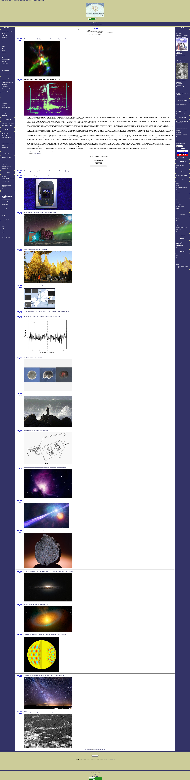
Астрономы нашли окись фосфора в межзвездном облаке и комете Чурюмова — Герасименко (48, 38)
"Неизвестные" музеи (6, 107)
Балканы (3, 46)
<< (84, 749)
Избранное (178, 229)
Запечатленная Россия (6, 147)
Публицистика (5, 39)
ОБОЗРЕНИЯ (8, 74)
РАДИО (182, 171)
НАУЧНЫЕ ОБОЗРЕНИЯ (182, 100)
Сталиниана (4, 149)
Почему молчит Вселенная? (182, 35)
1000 (104, 749)
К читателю (4, 35)
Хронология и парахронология (5, 140)
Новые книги (4, 61)
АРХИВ (7, 219)
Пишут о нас (179, 208)
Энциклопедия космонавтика (179, 83)
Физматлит (178, 91)
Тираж (177, 210)
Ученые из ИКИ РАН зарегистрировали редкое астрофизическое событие (42, 316)
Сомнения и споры (6, 59)
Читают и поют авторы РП (181, 175)
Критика (3, 57)
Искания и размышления (7, 54)
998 (100, 749)
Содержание (8, 0)
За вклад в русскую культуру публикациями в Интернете (7, 196)
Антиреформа (179, 124)
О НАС (182, 196)
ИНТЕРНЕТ (182, 238)
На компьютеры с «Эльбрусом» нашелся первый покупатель (39, 176)
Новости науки (179, 259)
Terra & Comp (36, 153)
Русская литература (180, 143)
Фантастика (4, 212)
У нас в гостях (5, 63)
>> (106, 749)
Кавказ (3, 44)
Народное (178, 189)
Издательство (4, 65)
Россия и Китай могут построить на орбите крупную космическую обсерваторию (45, 467)
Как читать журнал (180, 206)
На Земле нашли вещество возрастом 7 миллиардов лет (38, 530)
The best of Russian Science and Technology (182, 267)
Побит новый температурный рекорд (33, 393)
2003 (3, 224)
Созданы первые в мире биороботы (33, 357)
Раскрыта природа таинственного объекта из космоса (37, 285)
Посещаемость (179, 223)
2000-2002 (182, 62)
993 (90, 749)
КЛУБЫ (8, 172)
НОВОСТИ (182, 251)
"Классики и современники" (7, 77)
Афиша (3, 33)
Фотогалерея (4, 103)
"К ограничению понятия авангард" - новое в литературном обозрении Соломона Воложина (47, 311)
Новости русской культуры (7, 31)
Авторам (178, 202)
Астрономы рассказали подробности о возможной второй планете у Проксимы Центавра (47, 171)
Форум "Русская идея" (6, 161)
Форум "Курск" (5, 164)
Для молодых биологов (182, 157)
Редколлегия (178, 199)
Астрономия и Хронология (7, 143)
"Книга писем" (5, 84)
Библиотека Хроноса (180, 165)
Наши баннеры (179, 247)
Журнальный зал (5, 70)
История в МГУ (5, 135)
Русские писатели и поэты (181, 227)
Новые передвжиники (6, 101)
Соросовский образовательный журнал (181, 127)
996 (96, 749)
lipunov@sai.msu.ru (110, 759)
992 (88, 749)
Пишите (17, 0)
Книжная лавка (5, 67)
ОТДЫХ (182, 179)
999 (102, 749)
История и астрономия (181, 55)
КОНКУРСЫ (8, 192)
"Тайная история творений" (7, 82)
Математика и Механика (181, 134)
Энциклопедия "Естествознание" (180, 86)
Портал (2, 0)
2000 (3, 230)
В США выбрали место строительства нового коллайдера (38, 712)
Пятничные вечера (6, 176)
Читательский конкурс (7, 201)
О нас (13, 0)
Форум (3, 215)
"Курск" (3, 41)
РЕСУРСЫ (182, 214)
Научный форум (5, 159)
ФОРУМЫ (7, 153)
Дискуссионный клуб (6, 157)
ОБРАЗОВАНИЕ (182, 117)
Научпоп (178, 167)
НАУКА (182, 27)
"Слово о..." (4, 80)
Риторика (4, 109)
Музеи (177, 183)
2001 (3, 228)
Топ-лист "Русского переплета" (180, 243)
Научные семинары (180, 96)
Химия (177, 141)
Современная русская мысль (8, 123)
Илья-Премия (5, 204)
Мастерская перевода (6, 188)
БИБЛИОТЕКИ (182, 161)
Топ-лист (35, 0)
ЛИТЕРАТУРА (7, 27)
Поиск (177, 218)
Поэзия (3, 50)
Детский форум (5, 168)
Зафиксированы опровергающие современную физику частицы (40, 212)
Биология (178, 130)
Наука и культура (180, 60)
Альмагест (4, 145)
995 (94, 749)
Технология (178, 136)
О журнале (178, 204)
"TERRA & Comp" (180, 108)
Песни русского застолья (181, 187)
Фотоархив (4, 234)
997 (98, 749)
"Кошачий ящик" (5, 86)
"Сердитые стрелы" (6, 91)
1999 (3, 232)
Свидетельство (93, 29)
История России (5, 133)
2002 (3, 226)
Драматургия (4, 52)
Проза (3, 48)
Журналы (178, 225)
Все (177, 255)
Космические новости (181, 80)
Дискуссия (41, 0)
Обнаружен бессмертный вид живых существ (35, 249)
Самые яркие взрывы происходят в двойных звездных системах (40, 500)
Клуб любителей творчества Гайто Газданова (8, 182)
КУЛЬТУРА (7, 95)
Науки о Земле (179, 132)
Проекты (178, 220)
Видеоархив (4, 115)
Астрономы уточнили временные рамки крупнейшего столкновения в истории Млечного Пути (48, 571)
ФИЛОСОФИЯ (7, 119)
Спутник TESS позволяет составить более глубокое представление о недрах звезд (45, 634)
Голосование (29, 0)
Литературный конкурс (7, 199)
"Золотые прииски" (6, 88)
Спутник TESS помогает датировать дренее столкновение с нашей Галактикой (44, 675)
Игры (177, 185)
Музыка (3, 105)
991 (86, 749)
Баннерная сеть (179, 245)
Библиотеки (178, 231)
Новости (22, 0)
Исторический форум (6, 166)
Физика (177, 138)
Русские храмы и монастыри (5, 112)
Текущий (3, 221)
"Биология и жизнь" (180, 113)
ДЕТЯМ (7, 208)
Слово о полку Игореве (6, 137)
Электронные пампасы (6, 210)
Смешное (178, 192)
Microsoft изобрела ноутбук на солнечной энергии (36, 430)
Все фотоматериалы (6, 237)
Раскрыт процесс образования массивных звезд (36, 604)
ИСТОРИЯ (7, 129)
